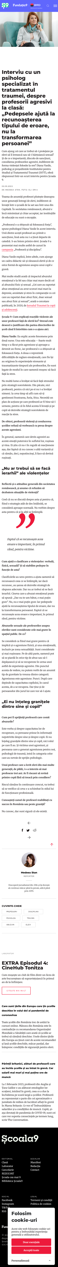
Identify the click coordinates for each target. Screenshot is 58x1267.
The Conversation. (18, 1119)
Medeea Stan (29, 872)
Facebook (7, 1200)
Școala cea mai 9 (11, 1177)
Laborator (7, 1166)
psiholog (11, 918)
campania (7, 249)
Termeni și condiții (41, 1200)
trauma (30, 918)
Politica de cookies (40, 1203)
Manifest (35, 1162)
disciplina (33, 912)
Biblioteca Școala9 (12, 1180)
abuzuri (10, 925)
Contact (34, 1169)
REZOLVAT (8, 1173)
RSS (4, 1211)
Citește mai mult (16, 991)
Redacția (35, 1166)
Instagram (8, 1203)
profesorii (11, 912)
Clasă (5, 1162)
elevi (28, 925)
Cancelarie (8, 1169)
